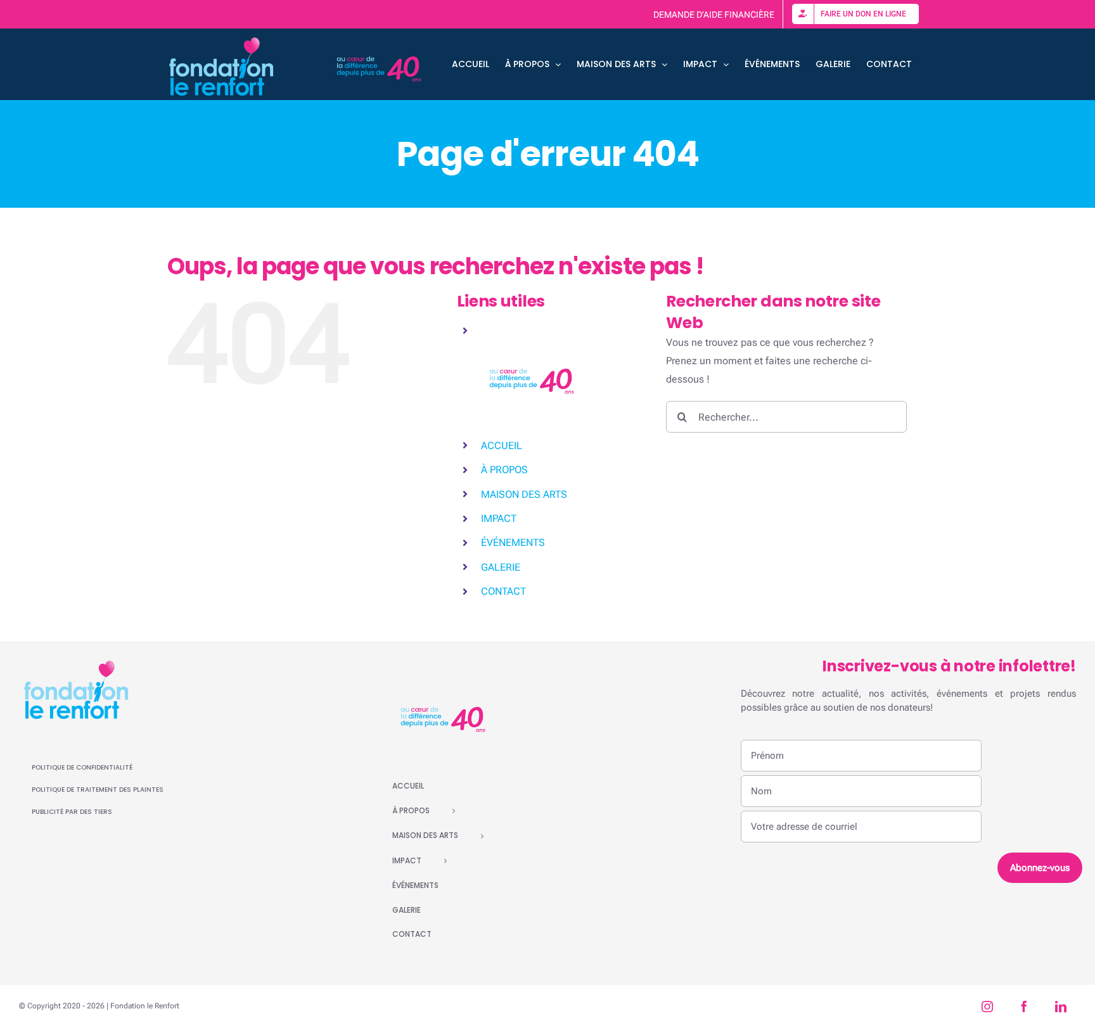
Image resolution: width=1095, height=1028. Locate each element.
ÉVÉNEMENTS (513, 542)
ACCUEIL (501, 446)
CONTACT (503, 591)
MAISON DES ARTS (524, 494)
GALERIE (500, 567)
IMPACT (498, 518)
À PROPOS (504, 470)
